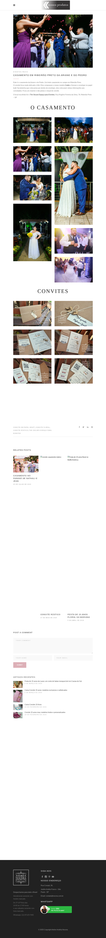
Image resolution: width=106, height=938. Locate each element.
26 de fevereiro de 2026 (36, 707)
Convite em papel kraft (24, 427)
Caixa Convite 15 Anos (33, 704)
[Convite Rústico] (53, 533)
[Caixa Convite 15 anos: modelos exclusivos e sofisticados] (18, 696)
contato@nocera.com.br (54, 896)
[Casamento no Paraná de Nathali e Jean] (25, 464)
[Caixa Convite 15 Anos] (18, 707)
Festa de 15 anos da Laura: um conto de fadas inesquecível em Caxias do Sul (53, 681)
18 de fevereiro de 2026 (36, 714)
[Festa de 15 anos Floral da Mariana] (80, 533)
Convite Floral (43, 427)
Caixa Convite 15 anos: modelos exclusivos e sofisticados (46, 690)
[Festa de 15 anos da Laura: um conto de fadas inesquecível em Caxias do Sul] (18, 684)
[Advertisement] (53, 404)
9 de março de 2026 (33, 683)
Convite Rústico (20, 430)
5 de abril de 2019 (76, 620)
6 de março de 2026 (33, 692)
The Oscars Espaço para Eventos (42, 95)
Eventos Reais (20, 72)
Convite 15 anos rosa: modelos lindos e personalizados (45, 712)
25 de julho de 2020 (22, 484)
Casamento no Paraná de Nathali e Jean (25, 478)
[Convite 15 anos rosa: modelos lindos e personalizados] (18, 715)
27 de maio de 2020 (48, 617)
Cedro (67, 85)
